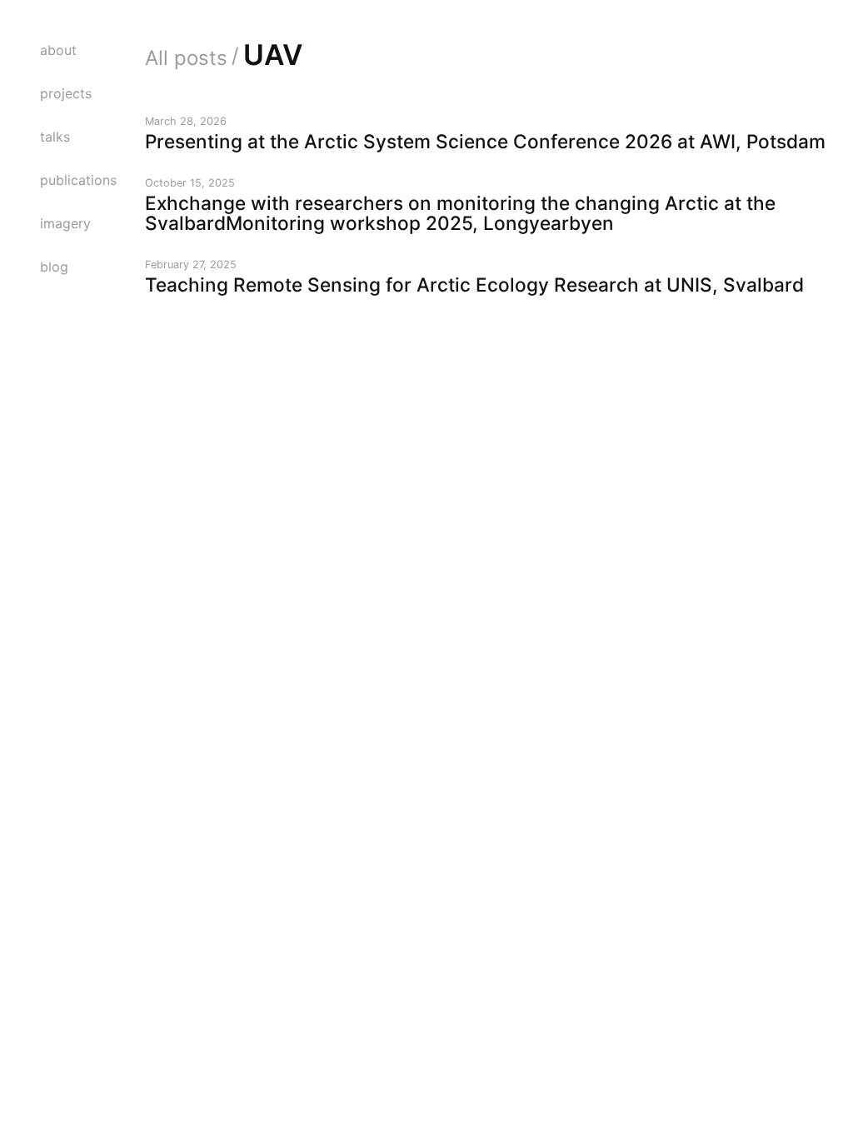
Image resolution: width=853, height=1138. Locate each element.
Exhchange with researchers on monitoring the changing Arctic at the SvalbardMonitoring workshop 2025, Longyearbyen (460, 213)
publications (78, 180)
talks (55, 136)
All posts (186, 58)
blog (54, 266)
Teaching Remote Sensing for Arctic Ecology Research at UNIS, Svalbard (474, 284)
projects (66, 93)
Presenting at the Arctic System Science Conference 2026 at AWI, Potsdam (485, 141)
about (58, 50)
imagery (65, 223)
